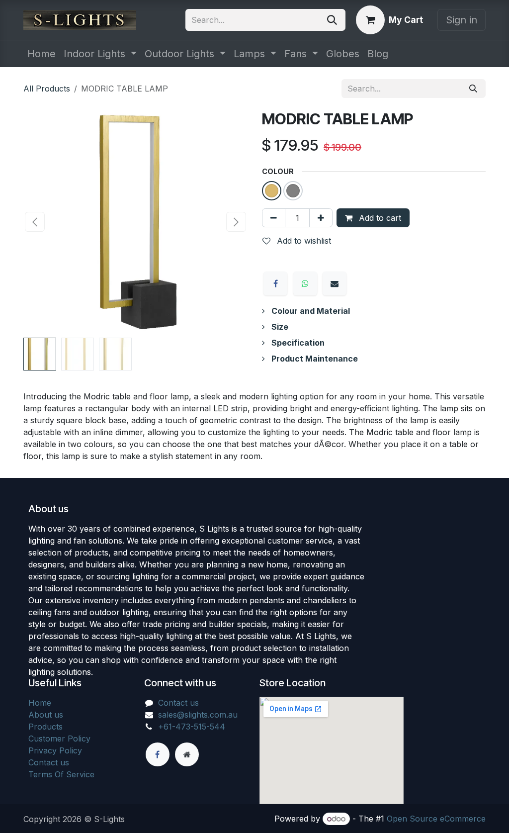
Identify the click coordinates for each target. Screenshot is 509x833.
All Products (46, 88)
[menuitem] (41, 53)
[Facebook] (275, 283)
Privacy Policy (55, 750)
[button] (34, 222)
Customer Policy (59, 738)
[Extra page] (187, 754)
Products (45, 727)
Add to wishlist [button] (302, 241)
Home (39, 703)
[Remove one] (273, 217)
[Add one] (321, 217)
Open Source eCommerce (436, 819)
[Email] (334, 283)
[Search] (332, 20)
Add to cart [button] (378, 218)
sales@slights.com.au (198, 715)
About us (45, 715)
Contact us (48, 762)
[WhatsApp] (305, 283)
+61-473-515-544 (191, 727)
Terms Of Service (61, 774)
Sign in (461, 20)
